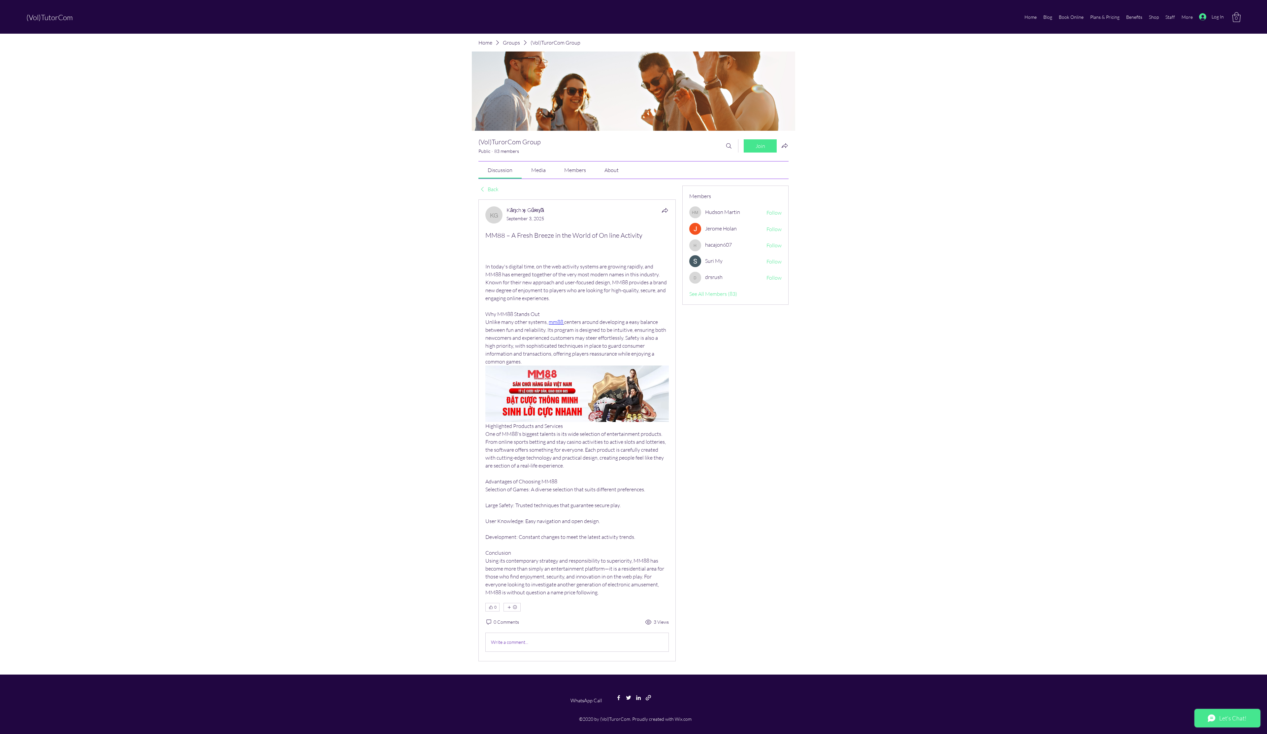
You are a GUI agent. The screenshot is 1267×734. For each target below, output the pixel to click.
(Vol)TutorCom (49, 17)
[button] (1236, 17)
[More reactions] (512, 607)
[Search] (729, 146)
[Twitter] (628, 697)
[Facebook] (618, 697)
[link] (500, 170)
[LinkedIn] (638, 697)
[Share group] (785, 146)
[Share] (665, 210)
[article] (577, 430)
